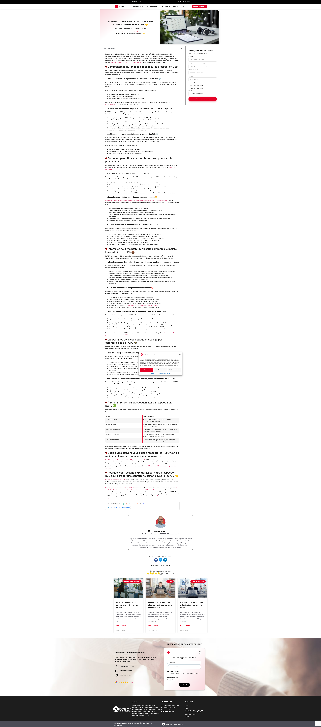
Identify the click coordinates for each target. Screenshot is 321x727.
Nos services (136, 6)
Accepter (146, 370)
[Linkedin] (149, 531)
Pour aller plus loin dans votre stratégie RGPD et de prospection (124, 488)
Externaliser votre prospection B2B (115, 480)
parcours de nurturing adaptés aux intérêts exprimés (143, 305)
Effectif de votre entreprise (195, 90)
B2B (170, 680)
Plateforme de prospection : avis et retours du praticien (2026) (192, 605)
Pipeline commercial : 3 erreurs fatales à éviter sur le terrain (128, 605)
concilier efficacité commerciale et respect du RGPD (127, 62)
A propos (176, 6)
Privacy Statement (165, 373)
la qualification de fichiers (157, 490)
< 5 (170, 674)
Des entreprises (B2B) (196, 85)
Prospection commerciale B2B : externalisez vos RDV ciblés (194, 711)
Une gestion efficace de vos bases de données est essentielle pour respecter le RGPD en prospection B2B (136, 200)
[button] (180, 355)
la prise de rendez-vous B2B (139, 490)
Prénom (190, 63)
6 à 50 (175, 674)
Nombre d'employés (174, 671)
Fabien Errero (160, 531)
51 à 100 (181, 674)
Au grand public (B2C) (196, 88)
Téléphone (191, 76)
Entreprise (191, 56)
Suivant (184, 684)
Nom (204, 63)
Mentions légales (138, 723)
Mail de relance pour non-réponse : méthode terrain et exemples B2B (160, 605)
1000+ (197, 674)
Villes (186, 708)
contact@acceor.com (184, 2)
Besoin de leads (172, 678)
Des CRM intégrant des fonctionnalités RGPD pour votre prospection (125, 460)
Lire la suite (121, 625)
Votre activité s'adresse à (195, 83)
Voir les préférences (174, 370)
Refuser (160, 370)
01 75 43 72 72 (136, 2)
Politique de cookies (156, 373)
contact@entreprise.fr (112, 104)
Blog (184, 6)
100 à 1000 (189, 674)
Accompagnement (152, 6)
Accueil (187, 706)
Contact (187, 716)
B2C (175, 680)
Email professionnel (193, 69)
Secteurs (165, 6)
